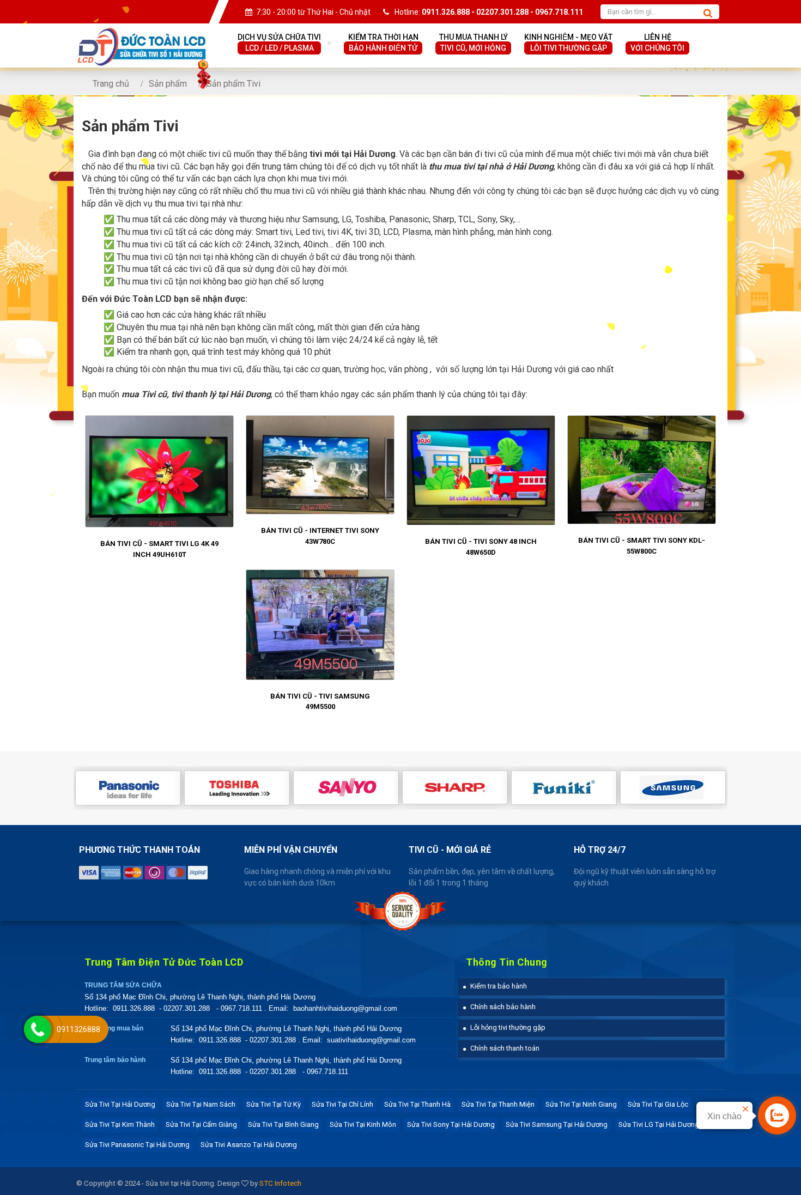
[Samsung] (673, 787)
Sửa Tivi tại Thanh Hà (417, 1104)
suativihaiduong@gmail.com (371, 1040)
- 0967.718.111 (239, 1008)
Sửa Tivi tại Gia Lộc (658, 1104)
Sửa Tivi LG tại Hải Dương (658, 1124)
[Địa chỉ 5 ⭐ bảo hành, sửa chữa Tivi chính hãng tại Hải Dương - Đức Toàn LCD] (141, 34)
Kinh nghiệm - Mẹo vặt (568, 42)
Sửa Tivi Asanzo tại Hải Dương (249, 1145)
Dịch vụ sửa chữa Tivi (279, 42)
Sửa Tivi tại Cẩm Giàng (201, 1124)
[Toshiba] (237, 788)
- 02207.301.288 (185, 1008)
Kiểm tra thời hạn (383, 42)
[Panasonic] (128, 788)
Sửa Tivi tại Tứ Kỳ (273, 1104)
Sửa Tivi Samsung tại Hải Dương (557, 1124)
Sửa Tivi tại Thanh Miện (498, 1104)
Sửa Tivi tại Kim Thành (120, 1124)
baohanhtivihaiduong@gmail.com (345, 1008)
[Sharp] (455, 787)
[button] (495, 986)
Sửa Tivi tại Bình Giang (283, 1124)
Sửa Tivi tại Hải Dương (120, 1104)
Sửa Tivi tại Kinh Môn (363, 1124)
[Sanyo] (346, 788)
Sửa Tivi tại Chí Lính (342, 1104)
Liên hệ (657, 42)
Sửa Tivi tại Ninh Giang (581, 1104)
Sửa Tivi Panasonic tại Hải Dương (137, 1145)
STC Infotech (280, 1183)
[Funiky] (564, 788)
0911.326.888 (134, 1008)
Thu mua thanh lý (473, 42)
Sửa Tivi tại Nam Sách (200, 1104)
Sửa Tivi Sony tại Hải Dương (451, 1124)
